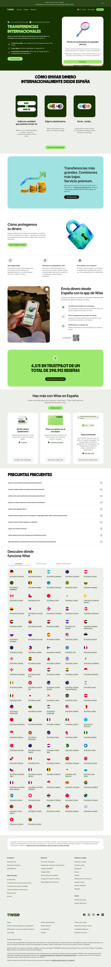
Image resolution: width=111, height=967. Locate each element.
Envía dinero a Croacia (71, 613)
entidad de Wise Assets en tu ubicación (62, 960)
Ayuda (84, 9)
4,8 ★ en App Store (19, 22)
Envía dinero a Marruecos (17, 724)
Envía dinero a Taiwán (71, 800)
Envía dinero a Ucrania (53, 811)
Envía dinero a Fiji (70, 652)
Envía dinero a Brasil (71, 587)
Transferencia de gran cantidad (17, 886)
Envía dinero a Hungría (53, 674)
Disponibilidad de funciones (50, 882)
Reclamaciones (46, 926)
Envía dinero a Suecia (16, 800)
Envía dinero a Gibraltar (53, 663)
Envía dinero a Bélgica (34, 587)
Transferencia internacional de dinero (19, 883)
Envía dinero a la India (71, 674)
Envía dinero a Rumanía (53, 774)
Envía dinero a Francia (90, 652)
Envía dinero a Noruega (16, 750)
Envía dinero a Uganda (72, 811)
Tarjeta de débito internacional (17, 889)
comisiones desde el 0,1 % (82, 187)
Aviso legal (10, 932)
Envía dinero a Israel (90, 687)
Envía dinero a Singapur (54, 787)
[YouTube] (98, 915)
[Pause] (46, 289)
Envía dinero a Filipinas (35, 652)
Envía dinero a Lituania (35, 711)
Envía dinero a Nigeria (90, 737)
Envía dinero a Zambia (34, 824)
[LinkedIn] (102, 915)
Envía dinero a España (53, 639)
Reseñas (77, 889)
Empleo (76, 875)
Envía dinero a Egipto (53, 626)
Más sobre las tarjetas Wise (55, 460)
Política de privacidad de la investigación (20, 926)
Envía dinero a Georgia (16, 663)
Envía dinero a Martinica (35, 724)
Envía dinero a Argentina (54, 576)
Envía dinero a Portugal (72, 763)
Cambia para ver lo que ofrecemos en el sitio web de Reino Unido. (54, 4)
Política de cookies (80, 922)
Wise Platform (11, 868)
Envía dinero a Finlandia (54, 652)
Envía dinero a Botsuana (54, 587)
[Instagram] (93, 915)
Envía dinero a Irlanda (16, 687)
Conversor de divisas (47, 862)
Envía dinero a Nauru (53, 737)
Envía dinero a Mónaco (16, 737)
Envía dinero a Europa (16, 652)
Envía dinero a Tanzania (91, 800)
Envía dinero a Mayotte (53, 724)
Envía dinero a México (71, 724)
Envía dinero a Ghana (34, 663)
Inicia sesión (91, 9)
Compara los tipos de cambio (50, 878)
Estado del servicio (80, 903)
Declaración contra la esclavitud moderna (20, 929)
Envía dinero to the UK (90, 763)
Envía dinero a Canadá (16, 600)
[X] (89, 915)
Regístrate (100, 9)
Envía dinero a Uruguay (90, 811)
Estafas (43, 932)
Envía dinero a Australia (72, 576)
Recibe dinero (11, 893)
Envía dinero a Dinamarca (91, 613)
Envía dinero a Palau (90, 750)
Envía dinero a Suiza (34, 800)
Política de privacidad (48, 922)
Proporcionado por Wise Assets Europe (88, 417)
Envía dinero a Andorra (35, 576)
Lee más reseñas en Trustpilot (55, 379)
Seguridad (77, 868)
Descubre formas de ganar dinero (88, 460)
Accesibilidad (45, 929)
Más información (71, 197)
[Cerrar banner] (102, 3)
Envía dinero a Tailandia (54, 800)
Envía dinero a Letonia (90, 700)
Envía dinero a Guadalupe (91, 663)
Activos (9, 896)
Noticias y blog (79, 865)
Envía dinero (82, 62)
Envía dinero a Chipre (71, 600)
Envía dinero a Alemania (17, 576)
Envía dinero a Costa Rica (54, 613)
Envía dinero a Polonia (53, 763)
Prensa (76, 872)
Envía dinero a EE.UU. (71, 639)
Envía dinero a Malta (90, 711)
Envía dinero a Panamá (16, 763)
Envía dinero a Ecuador (35, 626)
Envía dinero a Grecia (71, 663)
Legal (9, 922)
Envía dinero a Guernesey (17, 674)
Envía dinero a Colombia (17, 613)
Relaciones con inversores (83, 878)
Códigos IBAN (45, 872)
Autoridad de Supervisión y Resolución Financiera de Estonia (58, 955)
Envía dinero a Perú (34, 763)
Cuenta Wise (11, 879)
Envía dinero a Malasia (71, 711)
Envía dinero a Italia (15, 700)
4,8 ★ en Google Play (41, 22)
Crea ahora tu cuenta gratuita (55, 147)
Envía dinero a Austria (90, 576)
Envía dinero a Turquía (34, 811)
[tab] (19, 563)
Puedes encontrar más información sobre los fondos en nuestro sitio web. (48, 845)
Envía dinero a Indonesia (91, 674)
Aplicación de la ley (80, 932)
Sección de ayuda (80, 900)
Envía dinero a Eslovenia (35, 639)
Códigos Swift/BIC (47, 868)
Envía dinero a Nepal (71, 737)
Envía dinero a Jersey (53, 700)
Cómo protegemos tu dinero (17, 245)
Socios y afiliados (80, 885)
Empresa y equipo (80, 862)
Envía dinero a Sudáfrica (91, 787)
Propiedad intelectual (81, 929)
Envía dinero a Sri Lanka (72, 787)
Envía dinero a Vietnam (16, 824)
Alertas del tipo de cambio (49, 875)
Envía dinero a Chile (34, 600)
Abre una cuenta (15, 59)
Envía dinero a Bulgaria (90, 587)
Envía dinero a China (53, 600)
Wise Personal (11, 862)
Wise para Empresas (13, 865)
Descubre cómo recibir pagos (22, 460)
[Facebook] (84, 915)
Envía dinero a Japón (34, 700)
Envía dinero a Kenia (71, 700)
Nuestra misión (79, 882)
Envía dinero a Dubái (16, 626)
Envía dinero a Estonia (90, 639)
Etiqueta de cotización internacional (52, 865)
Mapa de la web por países (83, 926)
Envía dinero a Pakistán (72, 750)
